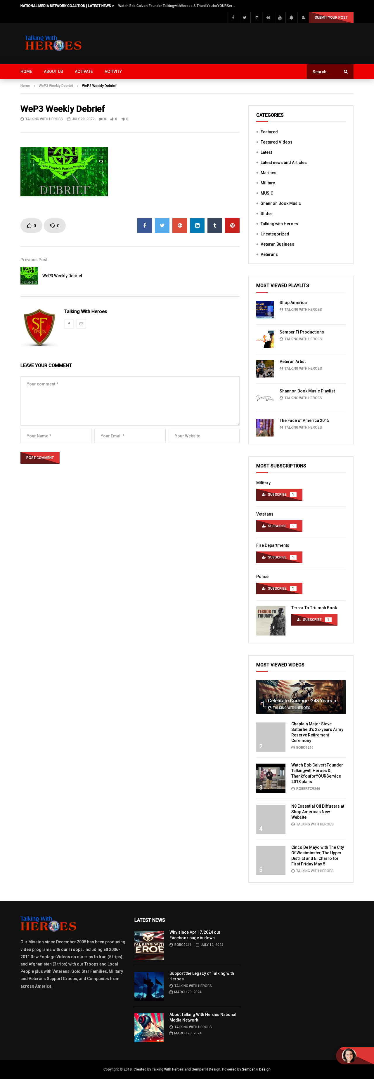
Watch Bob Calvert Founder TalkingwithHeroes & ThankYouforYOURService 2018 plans (176, 6)
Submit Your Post (331, 17)
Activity (113, 71)
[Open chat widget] (355, 1055)
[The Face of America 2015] (265, 428)
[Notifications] (291, 17)
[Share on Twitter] (162, 225)
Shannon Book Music (281, 203)
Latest (266, 152)
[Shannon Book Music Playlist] (265, 398)
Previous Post (33, 259)
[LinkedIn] (256, 17)
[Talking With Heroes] (53, 44)
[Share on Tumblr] (214, 225)
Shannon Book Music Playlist (307, 391)
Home (26, 71)
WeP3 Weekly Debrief (56, 86)
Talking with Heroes (279, 223)
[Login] (303, 17)
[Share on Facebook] (144, 225)
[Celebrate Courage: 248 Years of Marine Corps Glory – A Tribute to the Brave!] (301, 697)
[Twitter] (244, 17)
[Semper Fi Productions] (265, 339)
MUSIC (267, 193)
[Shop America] (265, 310)
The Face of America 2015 (304, 420)
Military (268, 183)
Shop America (293, 302)
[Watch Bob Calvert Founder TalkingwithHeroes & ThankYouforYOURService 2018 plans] (270, 778)
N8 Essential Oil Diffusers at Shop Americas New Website (317, 812)
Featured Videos (276, 142)
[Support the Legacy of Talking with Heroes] (149, 986)
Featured (269, 132)
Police (262, 576)
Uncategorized (275, 234)
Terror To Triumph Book (314, 607)
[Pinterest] (268, 17)
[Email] (81, 324)
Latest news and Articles (284, 162)
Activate (84, 71)
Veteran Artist (293, 361)
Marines (268, 172)
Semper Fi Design (256, 1069)
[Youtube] (279, 17)
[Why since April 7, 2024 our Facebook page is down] (149, 945)
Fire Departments (272, 545)
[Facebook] (233, 17)
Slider (266, 213)
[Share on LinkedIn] (197, 225)
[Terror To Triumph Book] (270, 620)
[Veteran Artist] (265, 369)
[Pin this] (232, 225)
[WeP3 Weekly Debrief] (29, 275)
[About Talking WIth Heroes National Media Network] (149, 1027)
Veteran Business (277, 244)
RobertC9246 (308, 789)
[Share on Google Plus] (179, 225)
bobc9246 (305, 747)
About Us (53, 71)
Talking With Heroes (44, 119)
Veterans (269, 254)
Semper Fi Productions (302, 332)
